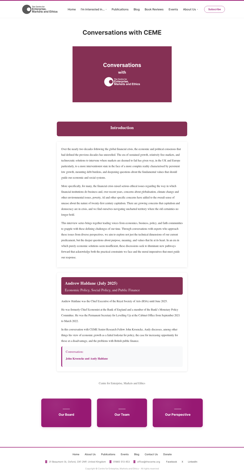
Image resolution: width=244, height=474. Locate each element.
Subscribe (214, 9)
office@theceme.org (148, 461)
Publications (120, 9)
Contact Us (151, 454)
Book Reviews (154, 9)
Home (72, 9)
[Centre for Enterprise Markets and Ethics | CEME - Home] (40, 9)
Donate (167, 454)
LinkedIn (192, 461)
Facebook (171, 461)
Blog (137, 9)
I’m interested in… (93, 9)
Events (173, 9)
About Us (189, 9)
